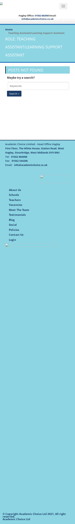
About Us (15, 190)
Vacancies (15, 204)
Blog (11, 220)
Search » (14, 93)
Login (12, 239)
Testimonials (17, 214)
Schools (14, 195)
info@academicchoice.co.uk (37, 18)
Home (9, 29)
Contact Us (16, 234)
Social (13, 224)
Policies (14, 229)
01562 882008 (42, 15)
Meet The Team (19, 210)
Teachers (15, 200)
